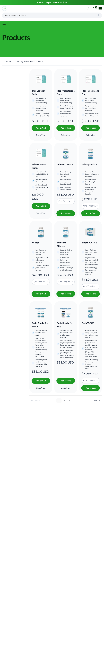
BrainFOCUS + (89, 323)
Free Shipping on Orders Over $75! (52, 2)
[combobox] (52, 15)
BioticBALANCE (89, 242)
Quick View (41, 135)
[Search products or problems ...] (99, 15)
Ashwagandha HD (90, 164)
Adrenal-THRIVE (65, 164)
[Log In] (88, 8)
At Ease (35, 242)
